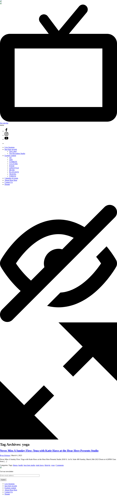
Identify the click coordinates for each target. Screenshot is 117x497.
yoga (53, 465)
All (10, 158)
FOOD (11, 166)
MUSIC (12, 170)
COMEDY (13, 162)
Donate (7, 184)
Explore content (10, 156)
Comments (60, 465)
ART (11, 160)
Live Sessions (10, 147)
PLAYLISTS (14, 172)
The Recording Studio (17, 153)
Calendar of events (11, 178)
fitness (15, 465)
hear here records (11, 149)
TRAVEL (12, 174)
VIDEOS (12, 176)
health (20, 465)
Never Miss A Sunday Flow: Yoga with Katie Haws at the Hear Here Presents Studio (49, 450)
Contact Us (9, 182)
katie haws (40, 465)
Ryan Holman (5, 455)
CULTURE (13, 164)
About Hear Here (11, 180)
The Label (13, 151)
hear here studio (29, 465)
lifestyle (47, 465)
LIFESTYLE (14, 168)
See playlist (4, 123)
